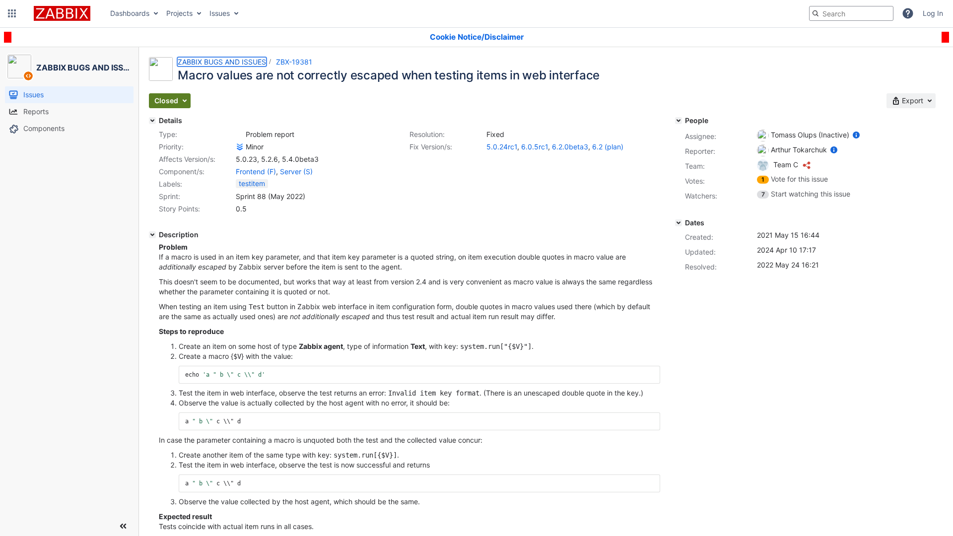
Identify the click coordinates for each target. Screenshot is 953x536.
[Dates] (678, 222)
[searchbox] (851, 13)
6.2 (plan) (607, 146)
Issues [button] (219, 13)
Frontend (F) (256, 171)
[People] (678, 120)
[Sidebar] (123, 526)
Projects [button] (179, 13)
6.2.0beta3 (570, 146)
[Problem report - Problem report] (240, 134)
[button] (12, 13)
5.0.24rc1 (501, 146)
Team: (695, 166)
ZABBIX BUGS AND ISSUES (222, 62)
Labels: (170, 184)
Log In (933, 13)
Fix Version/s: (430, 146)
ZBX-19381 (294, 62)
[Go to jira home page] (62, 13)
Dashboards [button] (129, 13)
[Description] (152, 234)
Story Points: (179, 208)
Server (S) (296, 171)
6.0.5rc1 (534, 146)
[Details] (152, 120)
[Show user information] (856, 135)
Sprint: (169, 196)
